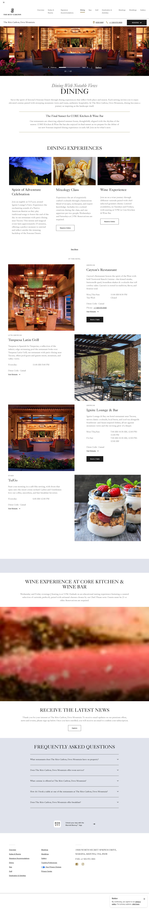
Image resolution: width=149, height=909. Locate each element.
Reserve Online (65, 228)
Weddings (133, 10)
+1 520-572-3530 (100, 308)
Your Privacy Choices (53, 867)
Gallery (143, 10)
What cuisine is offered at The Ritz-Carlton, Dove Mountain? (58, 781)
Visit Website (91, 312)
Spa (90, 10)
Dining (82, 10)
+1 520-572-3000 (115, 22)
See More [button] (74, 249)
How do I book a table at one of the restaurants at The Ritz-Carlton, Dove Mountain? (69, 792)
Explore (74, 728)
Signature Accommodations (19, 858)
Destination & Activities (17, 876)
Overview (40, 10)
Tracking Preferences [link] (49, 863)
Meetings (122, 10)
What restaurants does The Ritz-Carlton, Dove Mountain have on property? (64, 760)
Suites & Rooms (15, 854)
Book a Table (95, 320)
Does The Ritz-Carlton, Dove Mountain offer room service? (57, 770)
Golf (96, 10)
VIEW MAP (100, 22)
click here (135, 904)
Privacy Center (46, 871)
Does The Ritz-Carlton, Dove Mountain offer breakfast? (55, 802)
